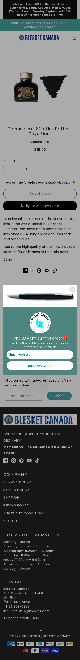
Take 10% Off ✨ (40, 366)
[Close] (72, 289)
